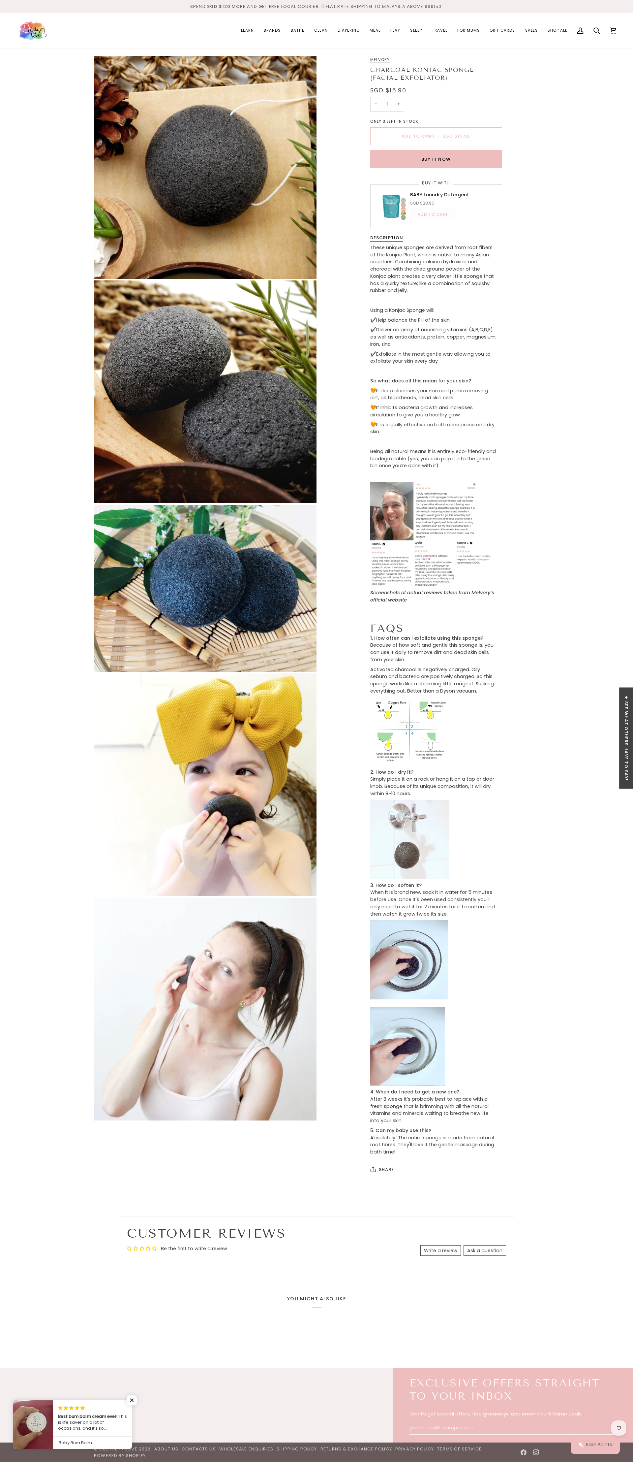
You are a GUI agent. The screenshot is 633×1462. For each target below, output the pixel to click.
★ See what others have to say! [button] (626, 738)
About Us (166, 1449)
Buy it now (436, 159)
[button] (247, 30)
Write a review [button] (440, 1250)
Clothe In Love (118, 1449)
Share (386, 1169)
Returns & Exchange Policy (356, 1449)
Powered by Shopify (120, 1455)
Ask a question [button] (484, 1250)
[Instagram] (536, 1452)
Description (387, 238)
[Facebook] (524, 1452)
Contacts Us (199, 1449)
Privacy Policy (414, 1449)
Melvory (380, 59)
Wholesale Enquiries (246, 1449)
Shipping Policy (297, 1449)
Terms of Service (459, 1449)
